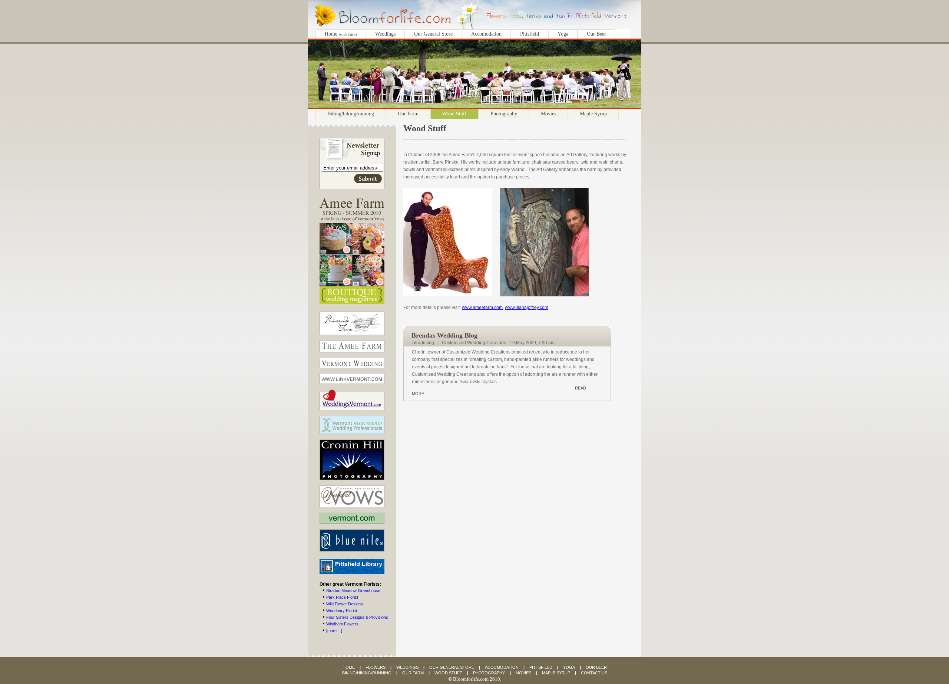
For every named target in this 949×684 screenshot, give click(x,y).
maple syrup (556, 673)
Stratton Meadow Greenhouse (353, 590)
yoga (569, 667)
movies (523, 673)
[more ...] (334, 630)
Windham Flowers (342, 624)
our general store (451, 667)
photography (489, 673)
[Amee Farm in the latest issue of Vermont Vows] (352, 309)
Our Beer (596, 34)
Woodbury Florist (341, 610)
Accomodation (486, 34)
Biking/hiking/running (350, 113)
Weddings (385, 34)
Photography (503, 113)
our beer (596, 667)
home (349, 667)
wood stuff (448, 673)
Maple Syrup (593, 113)
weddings (407, 667)
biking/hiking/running (366, 673)
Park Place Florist (342, 597)
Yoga (563, 34)
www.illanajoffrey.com (526, 307)
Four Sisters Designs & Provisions (357, 617)
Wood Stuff (454, 113)
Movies (548, 113)
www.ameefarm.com (482, 307)
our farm (413, 673)
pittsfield (540, 667)
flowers (376, 667)
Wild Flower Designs (344, 604)
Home (341, 34)
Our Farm (408, 113)
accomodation (502, 667)
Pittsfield (529, 34)
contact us (594, 673)
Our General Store (433, 34)
